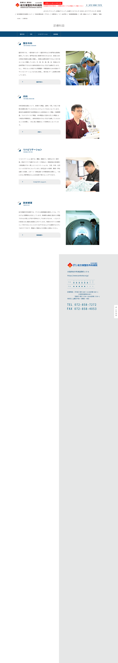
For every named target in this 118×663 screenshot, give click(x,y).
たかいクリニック (50, 11)
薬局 (100, 14)
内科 (31, 34)
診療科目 (54, 14)
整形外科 (22, 34)
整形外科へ (39, 82)
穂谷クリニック (61, 11)
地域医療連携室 (73, 14)
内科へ (40, 132)
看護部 (95, 14)
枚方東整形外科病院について (24, 14)
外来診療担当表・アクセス (42, 14)
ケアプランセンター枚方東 (93, 11)
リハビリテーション (43, 34)
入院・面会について (85, 14)
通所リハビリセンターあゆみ (76, 11)
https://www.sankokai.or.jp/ (78, 275)
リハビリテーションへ (39, 182)
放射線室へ (39, 235)
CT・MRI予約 (62, 14)
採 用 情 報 (116, 312)
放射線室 (55, 34)
